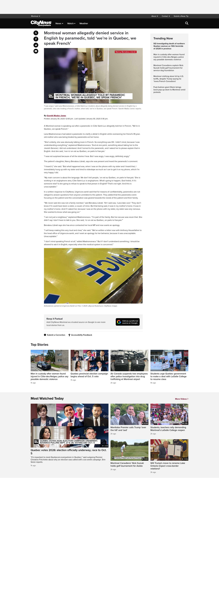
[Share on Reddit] (35, 45)
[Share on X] (35, 33)
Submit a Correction (56, 335)
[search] (186, 23)
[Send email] (35, 51)
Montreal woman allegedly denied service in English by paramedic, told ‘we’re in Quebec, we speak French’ (90, 38)
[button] (154, 16)
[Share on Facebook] (35, 39)
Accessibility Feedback (81, 335)
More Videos (181, 399)
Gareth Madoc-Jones (56, 115)
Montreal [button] (34, 16)
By (55, 115)
